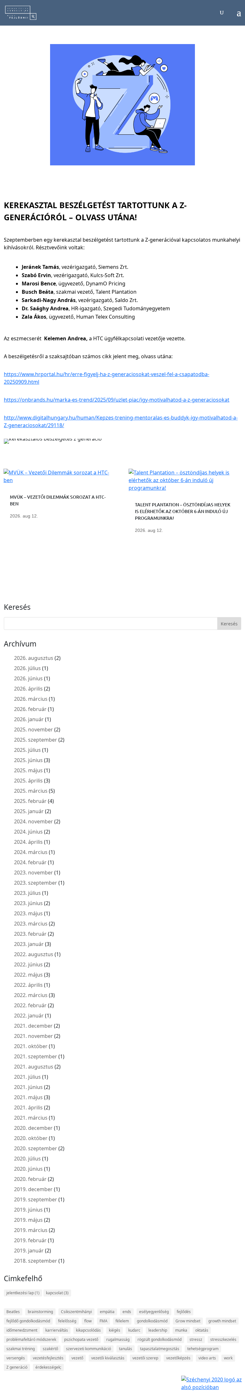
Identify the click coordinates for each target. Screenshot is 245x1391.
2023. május (28, 913)
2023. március (31, 923)
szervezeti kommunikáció (88, 1348)
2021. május (28, 1097)
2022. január (29, 1015)
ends (126, 1311)
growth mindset (222, 1321)
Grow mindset (187, 1321)
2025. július (27, 749)
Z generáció (16, 1367)
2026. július (27, 668)
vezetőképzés (178, 1358)
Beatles (13, 1311)
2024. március (31, 852)
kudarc (134, 1330)
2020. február (30, 1179)
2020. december (33, 1127)
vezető (77, 1358)
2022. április (28, 984)
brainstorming (40, 1311)
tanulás (125, 1348)
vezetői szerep (145, 1358)
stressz (195, 1339)
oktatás (201, 1330)
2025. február (30, 801)
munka (181, 1330)
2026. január (29, 719)
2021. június (28, 1087)
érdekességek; (48, 1367)
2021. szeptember (35, 1056)
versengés (15, 1358)
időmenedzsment (21, 1330)
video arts (207, 1358)
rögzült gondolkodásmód (159, 1339)
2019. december (33, 1189)
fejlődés (184, 1311)
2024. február (30, 862)
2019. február (30, 1240)
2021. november (33, 1035)
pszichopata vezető (81, 1339)
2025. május (28, 770)
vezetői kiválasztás (107, 1358)
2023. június (28, 903)
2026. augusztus (33, 657)
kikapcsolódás (88, 1330)
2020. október (31, 1138)
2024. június (28, 831)
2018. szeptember (35, 1260)
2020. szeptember (35, 1148)
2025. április (28, 780)
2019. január (29, 1250)
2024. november (33, 821)
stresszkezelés (223, 1339)
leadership (157, 1330)
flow (88, 1321)
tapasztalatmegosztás (159, 1348)
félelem (122, 1321)
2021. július (27, 1076)
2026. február (30, 709)
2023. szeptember (35, 882)
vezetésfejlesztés (48, 1358)
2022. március (31, 995)
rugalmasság (118, 1339)
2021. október (31, 1046)
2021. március (31, 1117)
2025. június (28, 760)
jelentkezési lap (23, 1293)
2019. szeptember (35, 1199)
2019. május (28, 1219)
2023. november (33, 872)
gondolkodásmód (152, 1321)
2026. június (28, 678)
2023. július (27, 892)
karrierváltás (56, 1330)
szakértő (50, 1348)
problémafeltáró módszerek (31, 1339)
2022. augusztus (33, 954)
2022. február (30, 1005)
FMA (104, 1321)
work (228, 1358)
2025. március (31, 790)
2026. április (28, 688)
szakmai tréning (20, 1348)
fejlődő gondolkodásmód (28, 1321)
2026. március (31, 698)
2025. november (33, 729)
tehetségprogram (203, 1348)
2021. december (33, 1025)
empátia (107, 1311)
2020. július (27, 1158)
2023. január (29, 944)
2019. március (31, 1230)
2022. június (28, 964)
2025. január (29, 811)
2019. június (28, 1209)
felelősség (67, 1321)
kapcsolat (57, 1293)
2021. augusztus (33, 1066)
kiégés (114, 1330)
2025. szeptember (35, 739)
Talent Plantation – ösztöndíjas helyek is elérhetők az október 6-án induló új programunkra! (182, 511)
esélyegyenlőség (154, 1311)
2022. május (28, 974)
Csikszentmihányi (76, 1311)
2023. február (30, 933)
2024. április (28, 841)
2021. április (28, 1107)
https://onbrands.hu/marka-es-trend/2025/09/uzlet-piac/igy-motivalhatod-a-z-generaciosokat (116, 399)
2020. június (28, 1168)
